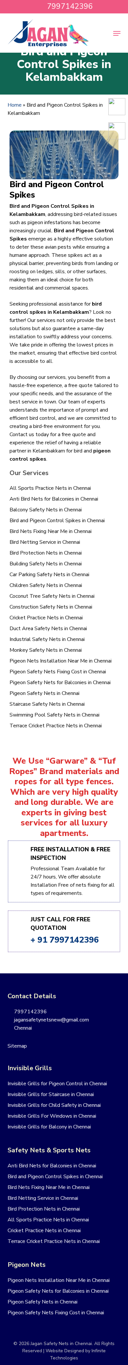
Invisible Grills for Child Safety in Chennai (54, 1105)
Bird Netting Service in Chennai (45, 542)
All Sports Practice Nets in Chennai (50, 488)
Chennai (22, 1028)
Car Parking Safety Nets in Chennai (49, 574)
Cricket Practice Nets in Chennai (46, 617)
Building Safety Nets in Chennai (46, 563)
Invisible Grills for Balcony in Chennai (49, 1126)
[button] (116, 33)
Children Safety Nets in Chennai (46, 585)
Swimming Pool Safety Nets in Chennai (54, 714)
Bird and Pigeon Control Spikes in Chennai (57, 520)
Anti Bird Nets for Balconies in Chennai (54, 499)
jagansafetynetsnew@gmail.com (51, 1019)
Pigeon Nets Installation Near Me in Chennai (61, 661)
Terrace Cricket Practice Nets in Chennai (56, 725)
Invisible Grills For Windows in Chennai (52, 1116)
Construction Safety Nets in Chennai (51, 607)
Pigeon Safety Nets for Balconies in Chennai (60, 682)
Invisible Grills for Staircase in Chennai (51, 1094)
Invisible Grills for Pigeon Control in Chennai (57, 1083)
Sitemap (17, 1046)
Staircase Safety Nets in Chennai (47, 704)
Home (15, 105)
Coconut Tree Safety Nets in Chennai (52, 596)
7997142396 (30, 1011)
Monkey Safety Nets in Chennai (46, 650)
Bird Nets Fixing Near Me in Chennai (51, 531)
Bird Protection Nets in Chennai (46, 553)
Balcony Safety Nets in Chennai (46, 509)
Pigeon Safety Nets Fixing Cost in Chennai (58, 671)
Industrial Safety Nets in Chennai (47, 639)
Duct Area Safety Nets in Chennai (48, 628)
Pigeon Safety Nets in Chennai (44, 693)
